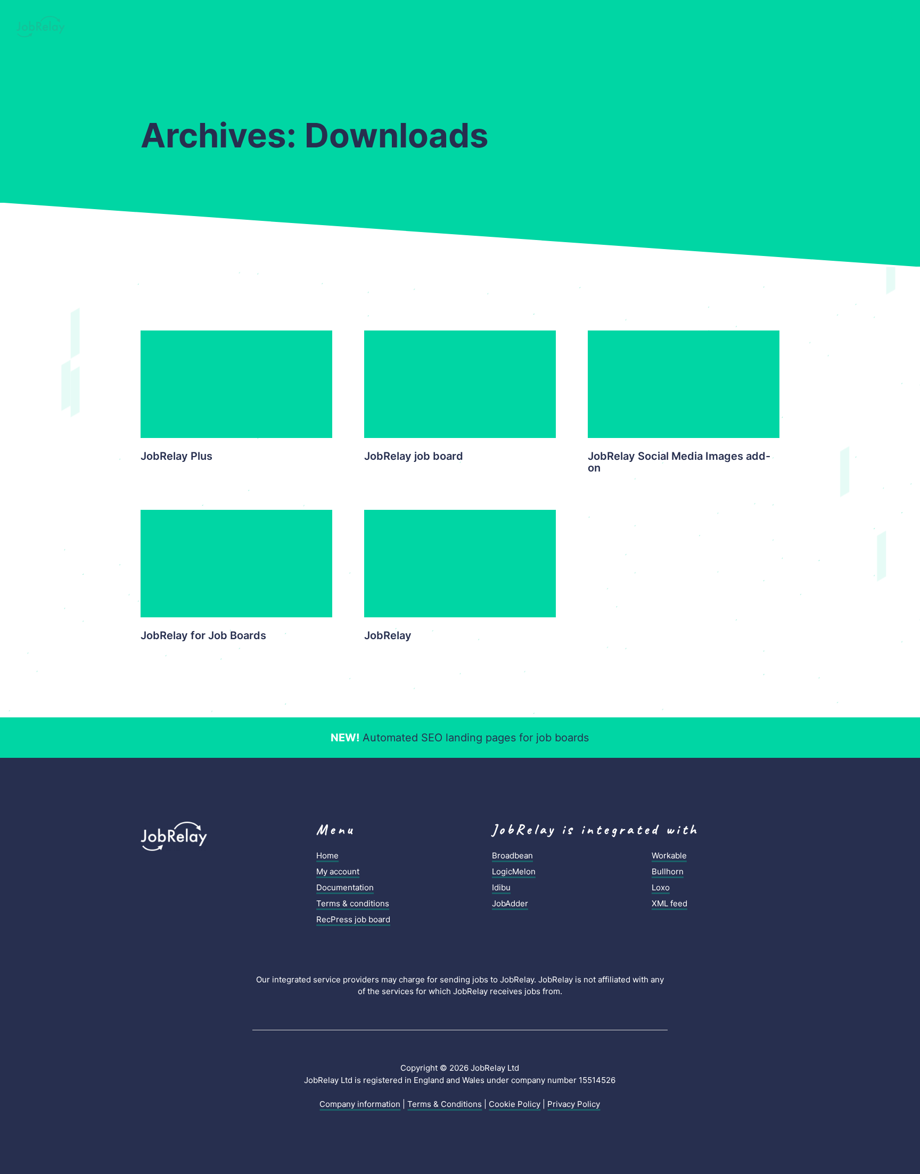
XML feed (669, 903)
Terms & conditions (352, 903)
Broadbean (512, 855)
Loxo (661, 887)
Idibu (501, 887)
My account (337, 871)
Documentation (345, 887)
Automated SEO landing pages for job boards (460, 737)
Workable (669, 855)
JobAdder (510, 903)
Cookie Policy (514, 1104)
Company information (359, 1104)
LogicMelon (514, 871)
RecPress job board (353, 919)
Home (327, 855)
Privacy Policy (573, 1104)
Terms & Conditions (444, 1104)
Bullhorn (668, 871)
